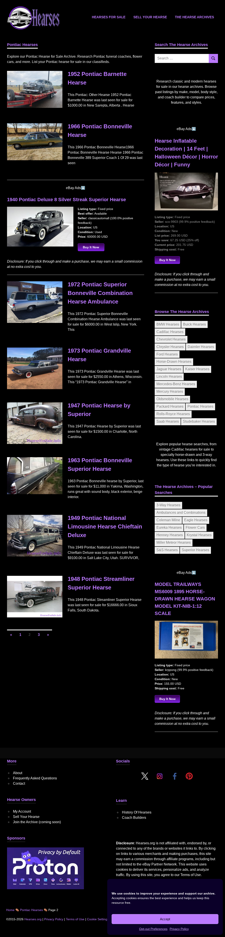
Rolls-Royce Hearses (173, 414)
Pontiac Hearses (200, 406)
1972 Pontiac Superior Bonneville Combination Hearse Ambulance (100, 293)
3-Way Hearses (168, 505)
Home (10, 910)
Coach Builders (134, 817)
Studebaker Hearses (199, 421)
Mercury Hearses (169, 391)
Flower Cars (195, 527)
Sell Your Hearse (150, 17)
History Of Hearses (136, 812)
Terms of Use (190, 875)
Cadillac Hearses (169, 332)
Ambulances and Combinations (180, 512)
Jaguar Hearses (168, 369)
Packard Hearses (169, 406)
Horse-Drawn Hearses (173, 361)
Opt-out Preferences (153, 929)
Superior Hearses (195, 550)
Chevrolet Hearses (171, 339)
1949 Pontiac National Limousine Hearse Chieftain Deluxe (105, 526)
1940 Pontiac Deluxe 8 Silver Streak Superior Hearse (66, 199)
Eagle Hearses (195, 520)
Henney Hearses (169, 535)
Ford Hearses (167, 354)
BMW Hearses (167, 324)
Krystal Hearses (199, 535)
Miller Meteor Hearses (173, 542)
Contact (19, 783)
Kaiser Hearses (197, 369)
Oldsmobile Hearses (172, 399)
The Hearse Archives (194, 17)
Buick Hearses (194, 324)
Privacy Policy (179, 929)
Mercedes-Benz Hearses (175, 384)
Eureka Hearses (169, 527)
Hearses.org (33, 919)
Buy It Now (91, 247)
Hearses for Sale (108, 17)
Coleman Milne (168, 520)
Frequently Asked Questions (35, 778)
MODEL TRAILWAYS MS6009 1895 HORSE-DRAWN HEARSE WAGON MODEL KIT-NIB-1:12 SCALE (185, 599)
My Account (22, 811)
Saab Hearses (167, 421)
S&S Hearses (167, 550)
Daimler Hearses (201, 347)
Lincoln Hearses (169, 376)
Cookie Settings (98, 919)
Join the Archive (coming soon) (37, 822)
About (17, 773)
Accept (165, 919)
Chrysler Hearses (170, 347)
